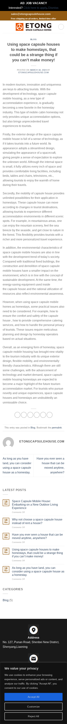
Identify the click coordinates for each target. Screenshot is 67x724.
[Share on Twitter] (30, 415)
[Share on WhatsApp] (17, 415)
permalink (57, 427)
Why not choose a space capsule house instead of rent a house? (37, 521)
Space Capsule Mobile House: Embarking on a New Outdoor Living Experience (35, 505)
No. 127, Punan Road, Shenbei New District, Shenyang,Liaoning (31, 644)
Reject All (33, 716)
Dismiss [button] (53, 7)
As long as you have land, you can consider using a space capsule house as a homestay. (38, 571)
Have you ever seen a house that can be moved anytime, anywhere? (37, 536)
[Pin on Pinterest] (43, 415)
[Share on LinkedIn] (50, 415)
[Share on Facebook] (24, 415)
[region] (33, 693)
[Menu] (5, 26)
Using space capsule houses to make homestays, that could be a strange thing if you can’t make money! (37, 553)
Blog (33, 39)
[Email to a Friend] (37, 415)
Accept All (33, 696)
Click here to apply (35, 7)
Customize (33, 706)
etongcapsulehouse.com (33, 72)
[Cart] (61, 27)
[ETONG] (33, 27)
